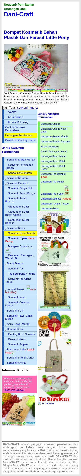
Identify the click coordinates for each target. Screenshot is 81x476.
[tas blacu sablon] (54, 371)
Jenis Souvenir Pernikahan (13, 150)
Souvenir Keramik (17, 177)
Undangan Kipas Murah (53, 156)
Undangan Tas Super (52, 193)
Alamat (12, 111)
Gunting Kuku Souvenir (22, 334)
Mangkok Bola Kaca (20, 246)
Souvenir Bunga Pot (20, 188)
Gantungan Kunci (18, 206)
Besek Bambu (15, 263)
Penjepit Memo (17, 339)
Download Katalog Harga (20, 140)
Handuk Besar (15, 328)
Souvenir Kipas (16, 227)
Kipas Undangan (50, 146)
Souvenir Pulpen (18, 344)
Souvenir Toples (17, 238)
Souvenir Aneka (16, 362)
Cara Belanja (16, 116)
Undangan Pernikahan (18, 135)
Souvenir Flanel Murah (20, 357)
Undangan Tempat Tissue (55, 203)
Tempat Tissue (15, 289)
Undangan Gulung (50, 123)
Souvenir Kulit (15, 310)
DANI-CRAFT (21, 465)
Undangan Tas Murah (52, 181)
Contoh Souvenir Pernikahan (15, 129)
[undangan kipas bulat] (54, 337)
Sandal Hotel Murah (20, 172)
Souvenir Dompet (17, 183)
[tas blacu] (54, 268)
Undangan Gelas (50, 208)
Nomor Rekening (18, 122)
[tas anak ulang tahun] (46, 403)
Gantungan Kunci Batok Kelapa (17, 213)
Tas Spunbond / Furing (21, 273)
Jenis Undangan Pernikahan (48, 115)
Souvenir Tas (16, 268)
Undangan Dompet (51, 198)
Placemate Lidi (15, 349)
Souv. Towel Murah (18, 323)
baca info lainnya (14, 389)
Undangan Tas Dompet (53, 173)
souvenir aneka (27, 107)
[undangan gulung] (54, 310)
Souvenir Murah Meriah (21, 159)
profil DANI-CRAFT (60, 456)
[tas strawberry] (54, 401)
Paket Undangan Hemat (54, 151)
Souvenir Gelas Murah (21, 233)
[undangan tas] (54, 234)
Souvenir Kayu (16, 297)
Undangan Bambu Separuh (55, 141)
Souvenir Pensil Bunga (21, 193)
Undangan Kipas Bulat (53, 161)
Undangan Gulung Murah (54, 136)
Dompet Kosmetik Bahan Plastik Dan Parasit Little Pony (36, 35)
